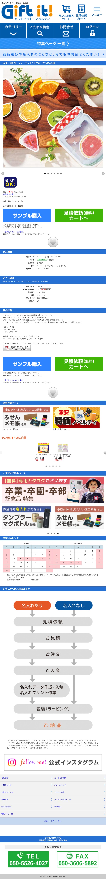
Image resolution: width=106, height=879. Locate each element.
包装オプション (7, 792)
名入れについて (60, 785)
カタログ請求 (59, 792)
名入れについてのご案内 (14, 232)
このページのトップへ (52, 821)
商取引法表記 (6, 807)
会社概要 (4, 778)
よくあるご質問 (60, 778)
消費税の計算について (11, 194)
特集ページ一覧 (7, 814)
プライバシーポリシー (62, 799)
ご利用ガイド (6, 785)
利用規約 (57, 807)
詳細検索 (4, 799)
